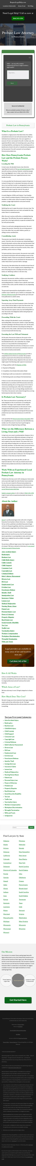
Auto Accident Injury (9, 552)
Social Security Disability (13, 794)
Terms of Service (13, 1042)
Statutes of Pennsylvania (8, 294)
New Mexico (23, 859)
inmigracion (8, 816)
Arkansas (6, 852)
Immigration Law (10, 764)
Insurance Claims (8, 598)
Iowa (5, 896)
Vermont (22, 910)
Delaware (6, 866)
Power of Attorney (8, 614)
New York (22, 863)
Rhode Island (23, 888)
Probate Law (9, 786)
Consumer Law (7, 568)
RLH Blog (30, 6)
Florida (5, 874)
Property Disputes (8, 617)
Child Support (7, 565)
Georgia (6, 877)
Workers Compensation (10, 633)
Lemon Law (6, 601)
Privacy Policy (21, 1024)
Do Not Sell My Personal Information (18, 1030)
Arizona (5, 848)
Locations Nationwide (9, 6)
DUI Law (5, 581)
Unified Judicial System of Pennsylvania (15, 353)
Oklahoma (22, 877)
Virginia (21, 914)
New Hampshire (24, 852)
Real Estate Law (7, 620)
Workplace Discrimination (11, 636)
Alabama (6, 841)
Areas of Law (21, 6)
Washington (23, 918)
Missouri (6, 932)
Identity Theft (6, 592)
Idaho (5, 885)
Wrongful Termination (9, 639)
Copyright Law (9, 739)
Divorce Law (6, 579)
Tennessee (22, 899)
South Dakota (23, 896)
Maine (5, 910)
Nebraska (22, 844)
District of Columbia (10, 870)
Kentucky (6, 903)
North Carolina (24, 866)
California (6, 855)
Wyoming (22, 929)
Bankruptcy (6, 554)
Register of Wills (21, 365)
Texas (21, 903)
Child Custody (7, 562)
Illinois (5, 888)
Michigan (6, 921)
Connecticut (7, 863)
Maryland (6, 914)
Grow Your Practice (22, 1038)
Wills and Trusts (10, 813)
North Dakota (23, 870)
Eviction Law (6, 587)
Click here (14, 1141)
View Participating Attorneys (14, 1067)
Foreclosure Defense (8, 590)
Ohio (20, 874)
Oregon (21, 881)
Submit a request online (8, 493)
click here (31, 1144)
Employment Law (8, 584)
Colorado (6, 859)
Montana (22, 841)
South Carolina (24, 892)
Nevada (21, 848)
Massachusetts (8, 918)
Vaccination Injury (11, 802)
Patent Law (8, 777)
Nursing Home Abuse (9, 606)
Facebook (20, 1026)
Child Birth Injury (8, 560)
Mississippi (7, 929)
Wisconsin (22, 925)
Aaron (3, 520)
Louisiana (6, 907)
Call (18, 661)
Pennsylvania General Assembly (21, 418)
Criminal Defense (7, 573)
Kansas (5, 899)
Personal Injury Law (9, 611)
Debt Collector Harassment (11, 576)
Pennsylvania (23, 885)
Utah (20, 907)
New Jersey (22, 855)
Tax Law (5, 625)
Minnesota (6, 925)
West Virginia (23, 921)
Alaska (5, 844)
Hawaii (5, 881)
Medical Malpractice (9, 603)
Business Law (6, 557)
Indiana (5, 892)
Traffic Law (6, 628)
